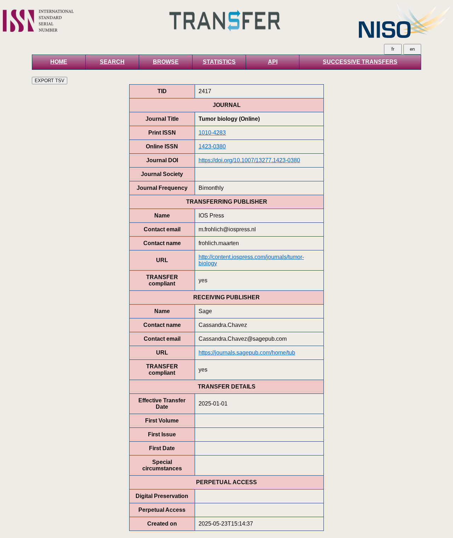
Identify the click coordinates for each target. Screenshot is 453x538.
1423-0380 (212, 146)
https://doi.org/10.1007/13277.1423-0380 (249, 160)
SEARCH (112, 62)
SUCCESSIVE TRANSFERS (360, 62)
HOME (58, 62)
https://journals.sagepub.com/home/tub (247, 353)
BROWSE (166, 62)
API (272, 62)
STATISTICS (219, 62)
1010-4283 (212, 133)
